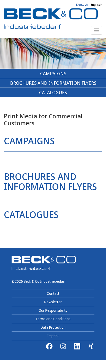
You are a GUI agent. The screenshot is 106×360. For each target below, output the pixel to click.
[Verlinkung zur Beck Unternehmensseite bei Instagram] (63, 346)
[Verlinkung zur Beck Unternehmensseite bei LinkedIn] (77, 346)
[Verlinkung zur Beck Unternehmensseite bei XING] (89, 346)
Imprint (53, 335)
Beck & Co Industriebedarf (45, 281)
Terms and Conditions (53, 318)
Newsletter (53, 301)
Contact (53, 293)
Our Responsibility (53, 310)
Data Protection (53, 327)
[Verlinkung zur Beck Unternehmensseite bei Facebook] (49, 346)
